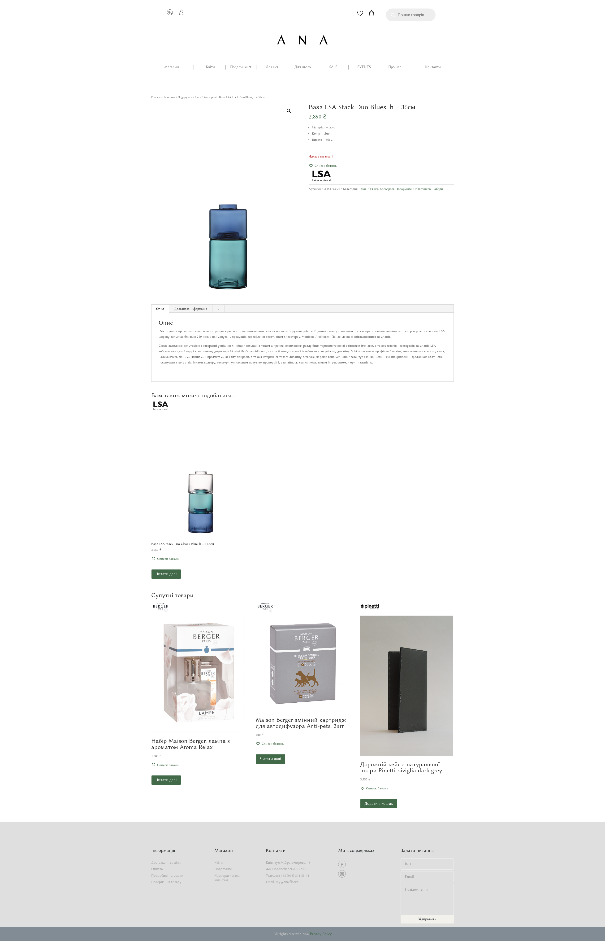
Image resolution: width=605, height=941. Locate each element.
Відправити (427, 919)
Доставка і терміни (166, 863)
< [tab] (218, 309)
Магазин (171, 67)
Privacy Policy (321, 934)
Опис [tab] (160, 309)
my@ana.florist (287, 882)
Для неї (272, 67)
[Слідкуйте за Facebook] (342, 864)
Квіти (210, 67)
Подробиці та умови (167, 876)
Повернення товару (166, 882)
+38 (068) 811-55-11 (295, 876)
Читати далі (166, 574)
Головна (156, 97)
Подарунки (239, 67)
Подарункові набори (428, 189)
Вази (198, 97)
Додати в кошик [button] (378, 803)
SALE (333, 67)
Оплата (157, 869)
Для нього (302, 67)
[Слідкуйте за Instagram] (342, 874)
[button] (289, 111)
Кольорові (210, 97)
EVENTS (364, 67)
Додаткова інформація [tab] (190, 309)
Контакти (433, 67)
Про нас (394, 67)
